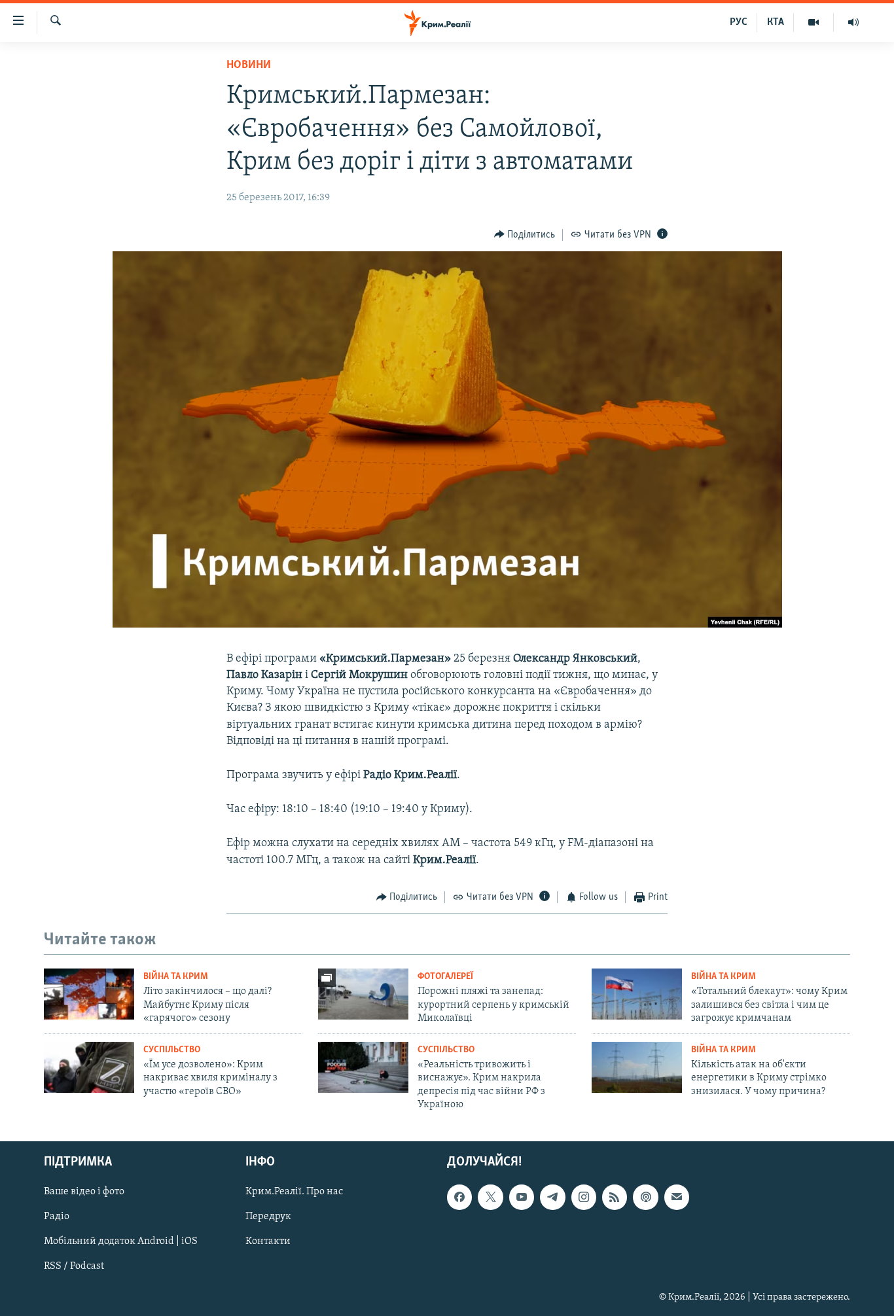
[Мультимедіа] (814, 22)
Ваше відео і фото (84, 1192)
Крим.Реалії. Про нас (294, 1192)
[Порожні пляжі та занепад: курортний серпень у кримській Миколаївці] (363, 994)
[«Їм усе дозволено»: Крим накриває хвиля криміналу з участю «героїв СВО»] (89, 1067)
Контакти (268, 1242)
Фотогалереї (445, 977)
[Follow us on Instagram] (583, 1197)
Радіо (56, 1217)
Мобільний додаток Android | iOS (121, 1242)
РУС (738, 22)
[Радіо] (853, 22)
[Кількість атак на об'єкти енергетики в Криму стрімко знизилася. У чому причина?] (637, 1067)
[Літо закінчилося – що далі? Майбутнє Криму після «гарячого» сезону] (89, 994)
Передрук (268, 1217)
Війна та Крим (175, 977)
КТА (775, 22)
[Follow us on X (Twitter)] (490, 1197)
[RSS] (614, 1197)
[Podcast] (645, 1197)
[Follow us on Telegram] (552, 1197)
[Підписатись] (676, 1197)
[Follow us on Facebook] (459, 1197)
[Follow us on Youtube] (521, 1197)
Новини (248, 65)
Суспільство (171, 1050)
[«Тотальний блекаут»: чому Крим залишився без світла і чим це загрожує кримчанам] (637, 994)
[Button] (525, 234)
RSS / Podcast (74, 1267)
